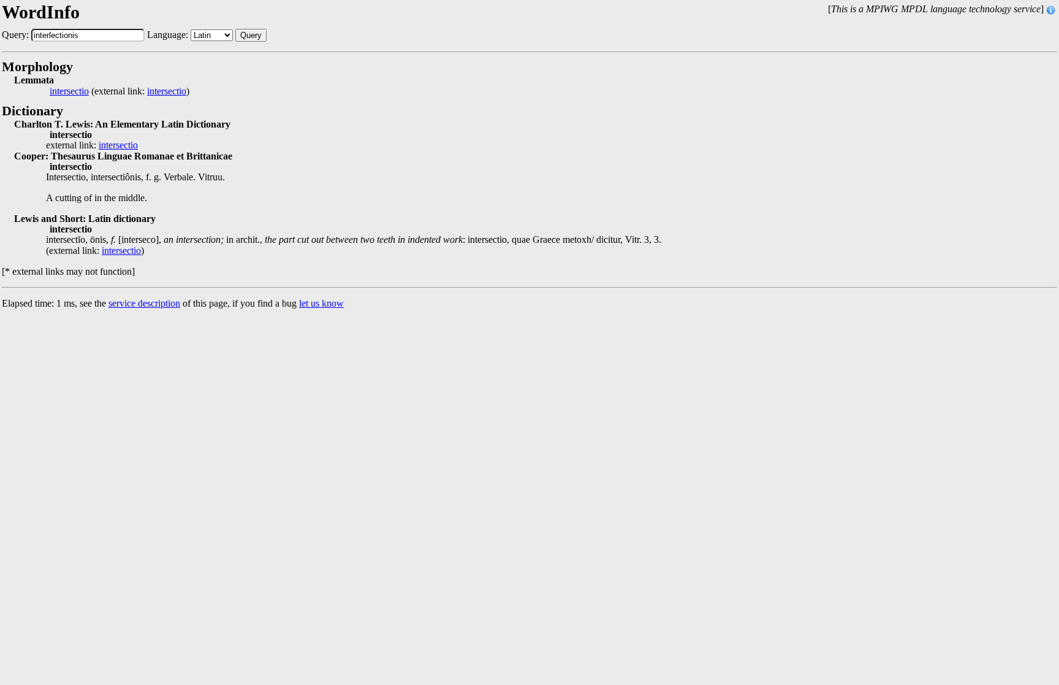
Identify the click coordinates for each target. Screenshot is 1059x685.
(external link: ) (119, 91)
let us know (321, 303)
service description (144, 303)
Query (251, 35)
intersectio (69, 91)
